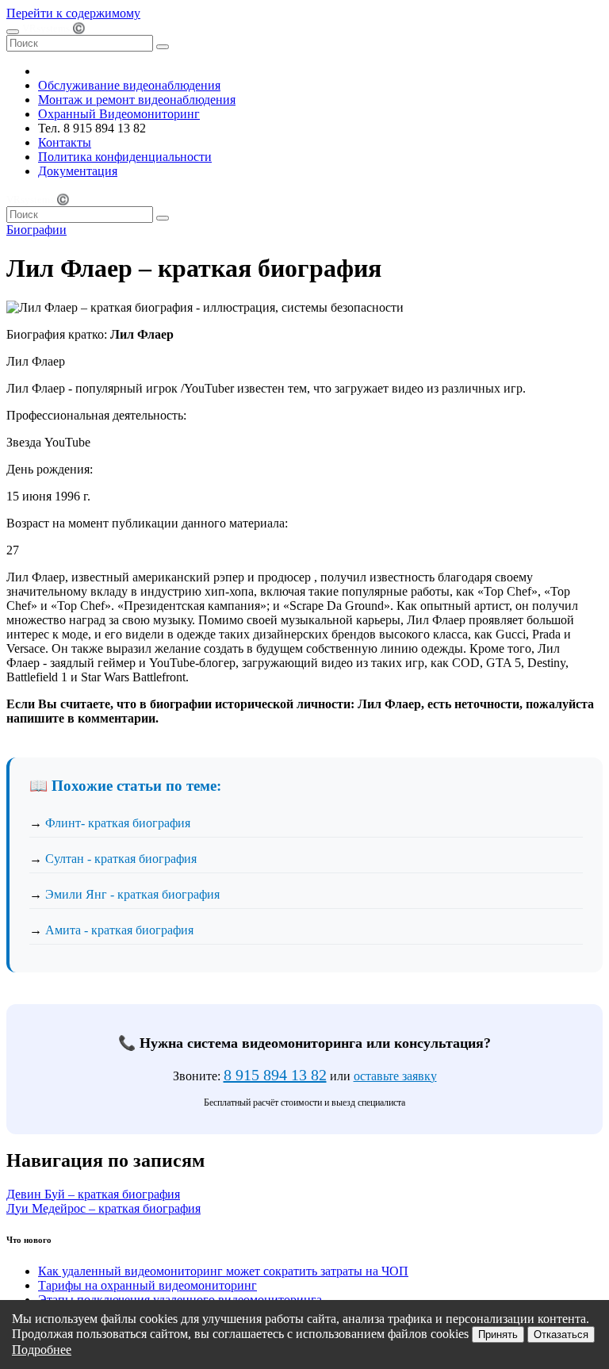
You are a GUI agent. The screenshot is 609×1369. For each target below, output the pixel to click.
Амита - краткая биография (119, 930)
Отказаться (561, 1334)
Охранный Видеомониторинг (119, 114)
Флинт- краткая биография (117, 823)
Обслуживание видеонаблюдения (129, 85)
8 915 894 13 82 (275, 1074)
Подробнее (41, 1349)
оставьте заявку (395, 1076)
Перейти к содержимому (73, 13)
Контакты (64, 142)
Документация (77, 171)
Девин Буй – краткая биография (93, 1194)
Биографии (36, 229)
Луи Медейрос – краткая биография (103, 1208)
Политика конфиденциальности (125, 156)
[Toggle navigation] (12, 31)
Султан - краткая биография (121, 858)
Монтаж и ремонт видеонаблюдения (137, 99)
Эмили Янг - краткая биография (132, 894)
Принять (498, 1334)
